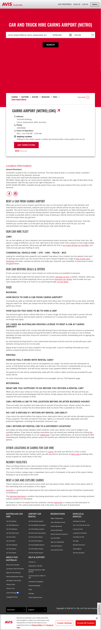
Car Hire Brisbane (11, 529)
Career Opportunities (35, 597)
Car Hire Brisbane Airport (36, 529)
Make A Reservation (57, 518)
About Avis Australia (12, 558)
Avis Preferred (64, 4)
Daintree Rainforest (18, 496)
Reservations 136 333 (35, 566)
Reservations (57, 513)
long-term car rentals (63, 279)
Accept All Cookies (85, 623)
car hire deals (62, 282)
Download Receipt (56, 530)
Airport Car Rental (34, 515)
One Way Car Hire (78, 537)
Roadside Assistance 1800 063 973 (37, 571)
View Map (82, 97)
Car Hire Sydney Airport (36, 521)
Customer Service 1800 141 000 (37, 577)
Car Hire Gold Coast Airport (37, 533)
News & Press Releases (13, 573)
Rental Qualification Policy (14, 576)
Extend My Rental (56, 526)
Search (50, 44)
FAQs (30, 589)
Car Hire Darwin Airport (36, 549)
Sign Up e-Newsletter (57, 542)
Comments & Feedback (36, 582)
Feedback (99, 608)
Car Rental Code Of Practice (15, 569)
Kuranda (9, 490)
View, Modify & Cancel (58, 522)
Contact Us (32, 562)
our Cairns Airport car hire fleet (76, 245)
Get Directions (26, 144)
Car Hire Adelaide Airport (36, 545)
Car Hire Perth (10, 541)
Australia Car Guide (79, 521)
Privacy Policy (10, 584)
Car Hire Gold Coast (12, 533)
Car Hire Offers (55, 538)
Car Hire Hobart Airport (36, 553)
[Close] (97, 618)
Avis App (75, 541)
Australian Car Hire (14, 515)
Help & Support (36, 557)
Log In (85, 4)
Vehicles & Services (78, 515)
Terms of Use (10, 588)
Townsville (58, 502)
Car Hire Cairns (11, 537)
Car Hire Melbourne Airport (37, 525)
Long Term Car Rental (80, 533)
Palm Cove (75, 454)
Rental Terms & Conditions (59, 534)
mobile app (44, 435)
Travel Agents (77, 549)
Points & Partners (56, 546)
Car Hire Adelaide (11, 545)
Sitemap (31, 593)
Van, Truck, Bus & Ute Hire (81, 525)
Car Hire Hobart (11, 553)
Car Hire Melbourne (12, 525)
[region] (50, 622)
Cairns (50, 451)
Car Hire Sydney (11, 521)
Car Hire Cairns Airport (36, 537)
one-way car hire (62, 277)
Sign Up (76, 4)
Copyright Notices (12, 597)
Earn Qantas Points (57, 550)
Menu (95, 4)
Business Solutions (79, 545)
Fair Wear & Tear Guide (13, 580)
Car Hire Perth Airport (35, 541)
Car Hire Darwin (11, 549)
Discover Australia (78, 553)
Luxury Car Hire (78, 529)
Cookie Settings (11, 593)
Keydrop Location (24, 136)
